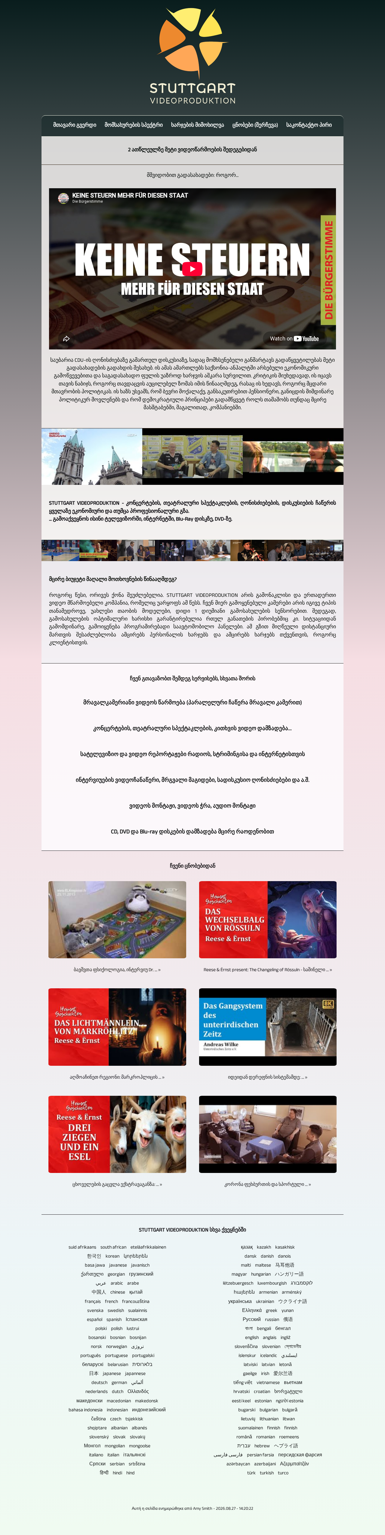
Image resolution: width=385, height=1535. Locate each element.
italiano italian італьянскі (117, 1456)
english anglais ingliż (268, 1338)
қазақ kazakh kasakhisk (268, 1248)
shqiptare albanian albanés (117, 1429)
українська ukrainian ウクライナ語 (267, 1302)
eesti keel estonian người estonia (267, 1402)
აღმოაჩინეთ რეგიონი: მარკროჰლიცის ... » (117, 1078)
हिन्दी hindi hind (117, 1474)
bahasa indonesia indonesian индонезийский (117, 1411)
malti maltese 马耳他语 (267, 1266)
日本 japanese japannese (117, 1374)
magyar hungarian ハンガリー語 (268, 1275)
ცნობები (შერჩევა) (255, 126)
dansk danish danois (268, 1257)
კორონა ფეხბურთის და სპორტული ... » (267, 1185)
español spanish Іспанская (117, 1320)
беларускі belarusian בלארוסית (117, 1365)
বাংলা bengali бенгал (268, 1329)
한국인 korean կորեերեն (117, 1257)
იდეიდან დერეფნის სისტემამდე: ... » (267, 1078)
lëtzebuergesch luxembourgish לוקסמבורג (268, 1284)
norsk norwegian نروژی (117, 1347)
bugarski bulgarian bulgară (267, 1411)
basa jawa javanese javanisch (117, 1266)
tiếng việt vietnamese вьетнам (267, 1383)
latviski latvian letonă (268, 1365)
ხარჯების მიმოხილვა (197, 126)
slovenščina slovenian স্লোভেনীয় (268, 1347)
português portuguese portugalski (117, 1356)
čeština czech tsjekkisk (117, 1420)
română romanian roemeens (267, 1438)
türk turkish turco (267, 1474)
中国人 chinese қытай (117, 1293)
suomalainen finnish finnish (267, 1429)
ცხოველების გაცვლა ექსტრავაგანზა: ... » (117, 1185)
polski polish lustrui (117, 1329)
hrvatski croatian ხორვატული (267, 1392)
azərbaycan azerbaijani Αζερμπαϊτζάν (267, 1465)
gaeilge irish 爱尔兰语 (268, 1374)
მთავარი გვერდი (74, 126)
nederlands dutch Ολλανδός (117, 1392)
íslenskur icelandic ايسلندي (268, 1356)
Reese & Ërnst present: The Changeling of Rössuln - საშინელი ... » (268, 970)
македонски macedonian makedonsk (117, 1402)
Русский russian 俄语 (268, 1320)
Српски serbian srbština (117, 1465)
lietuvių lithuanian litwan (268, 1420)
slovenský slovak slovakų (117, 1438)
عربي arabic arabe (117, 1284)
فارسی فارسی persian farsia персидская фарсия (268, 1456)
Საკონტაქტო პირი (309, 126)
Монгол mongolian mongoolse (117, 1447)
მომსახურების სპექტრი (134, 126)
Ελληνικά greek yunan (268, 1311)
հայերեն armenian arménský (268, 1293)
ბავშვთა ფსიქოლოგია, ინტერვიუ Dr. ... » (117, 970)
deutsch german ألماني (117, 1383)
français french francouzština (117, 1302)
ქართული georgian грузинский (117, 1275)
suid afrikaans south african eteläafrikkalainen (117, 1248)
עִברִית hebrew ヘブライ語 (267, 1447)
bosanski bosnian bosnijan (117, 1338)
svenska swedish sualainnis (117, 1311)
